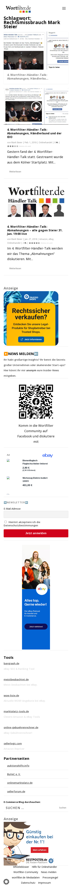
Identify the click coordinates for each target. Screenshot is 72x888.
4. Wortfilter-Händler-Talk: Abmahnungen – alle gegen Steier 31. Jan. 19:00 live (35, 230)
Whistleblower (21, 866)
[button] (6, 881)
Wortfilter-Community (25, 872)
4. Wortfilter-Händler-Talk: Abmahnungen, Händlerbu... (27, 76)
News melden (48, 872)
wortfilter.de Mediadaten (26, 877)
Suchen (62, 807)
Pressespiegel (50, 877)
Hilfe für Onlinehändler (44, 866)
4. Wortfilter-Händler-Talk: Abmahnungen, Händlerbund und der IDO (34, 133)
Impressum (44, 882)
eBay (51, 239)
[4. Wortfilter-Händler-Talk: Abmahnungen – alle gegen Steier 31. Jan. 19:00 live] (36, 201)
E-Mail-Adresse (12, 508)
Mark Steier (16, 142)
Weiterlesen (15, 171)
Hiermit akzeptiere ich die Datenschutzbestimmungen (22, 523)
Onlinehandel (45, 142)
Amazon (43, 239)
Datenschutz (28, 882)
